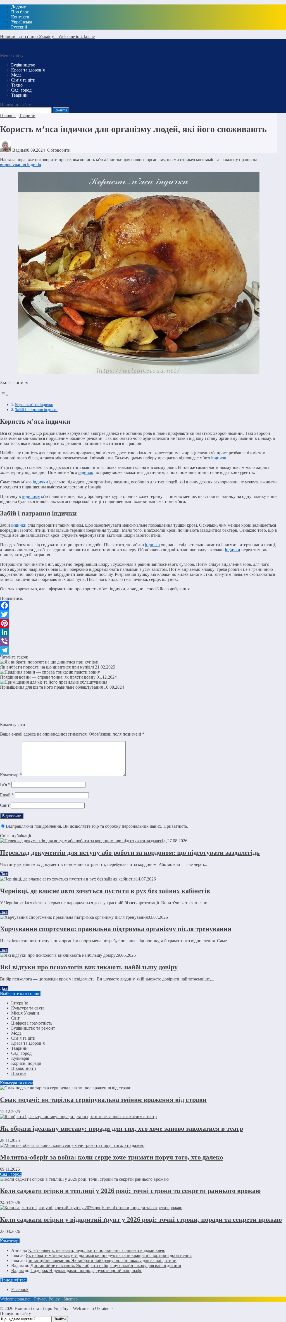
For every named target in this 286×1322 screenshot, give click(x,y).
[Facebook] (138, 605)
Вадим (18, 150)
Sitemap (70, 1299)
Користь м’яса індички (34, 404)
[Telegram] (138, 650)
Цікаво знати (23, 1068)
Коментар (11, 774)
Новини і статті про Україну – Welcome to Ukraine (47, 36)
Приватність (175, 826)
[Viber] (138, 641)
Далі (4, 874)
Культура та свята (27, 1008)
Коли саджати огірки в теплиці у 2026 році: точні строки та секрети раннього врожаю (130, 1190)
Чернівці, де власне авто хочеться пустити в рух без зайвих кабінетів (105, 890)
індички (40, 481)
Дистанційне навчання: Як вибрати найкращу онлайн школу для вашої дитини (101, 1260)
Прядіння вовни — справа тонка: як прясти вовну (48, 677)
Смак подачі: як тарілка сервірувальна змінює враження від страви (103, 1099)
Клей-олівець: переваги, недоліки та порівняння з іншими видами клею (96, 1250)
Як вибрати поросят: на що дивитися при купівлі (47, 667)
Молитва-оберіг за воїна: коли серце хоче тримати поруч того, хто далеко (111, 1157)
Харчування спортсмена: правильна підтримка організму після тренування (115, 928)
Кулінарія (20, 1058)
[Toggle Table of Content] (4, 395)
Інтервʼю (19, 1003)
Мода (16, 1033)
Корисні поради (26, 1063)
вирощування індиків (20, 164)
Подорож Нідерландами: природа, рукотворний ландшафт (86, 1270)
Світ (15, 1018)
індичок (218, 457)
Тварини (19, 1048)
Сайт (4, 805)
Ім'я (5, 784)
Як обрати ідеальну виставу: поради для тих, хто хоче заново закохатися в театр (121, 1128)
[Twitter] (138, 614)
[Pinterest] (138, 623)
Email (7, 795)
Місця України (25, 1013)
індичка (152, 544)
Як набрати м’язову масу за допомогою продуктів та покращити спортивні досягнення (109, 1255)
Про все (18, 1073)
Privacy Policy (47, 1299)
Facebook (19, 1289)
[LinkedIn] (138, 632)
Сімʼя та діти (23, 1038)
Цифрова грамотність (31, 1023)
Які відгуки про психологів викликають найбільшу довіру (89, 967)
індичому (31, 496)
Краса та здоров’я (28, 1043)
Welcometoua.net (15, 1299)
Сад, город (21, 1053)
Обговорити (58, 150)
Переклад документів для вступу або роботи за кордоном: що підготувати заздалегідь (130, 852)
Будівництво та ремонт (33, 1028)
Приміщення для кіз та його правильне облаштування (51, 687)
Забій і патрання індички (36, 409)
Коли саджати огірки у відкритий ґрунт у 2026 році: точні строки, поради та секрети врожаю (141, 1219)
